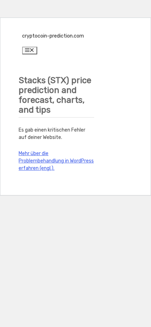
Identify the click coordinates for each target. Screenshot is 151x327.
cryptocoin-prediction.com (53, 36)
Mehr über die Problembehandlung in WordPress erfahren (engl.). (56, 161)
